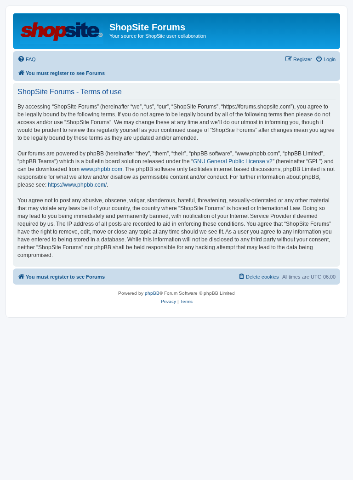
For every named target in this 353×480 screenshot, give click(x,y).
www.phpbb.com (101, 169)
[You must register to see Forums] (62, 30)
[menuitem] (26, 59)
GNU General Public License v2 (233, 161)
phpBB (152, 293)
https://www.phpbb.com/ (77, 185)
